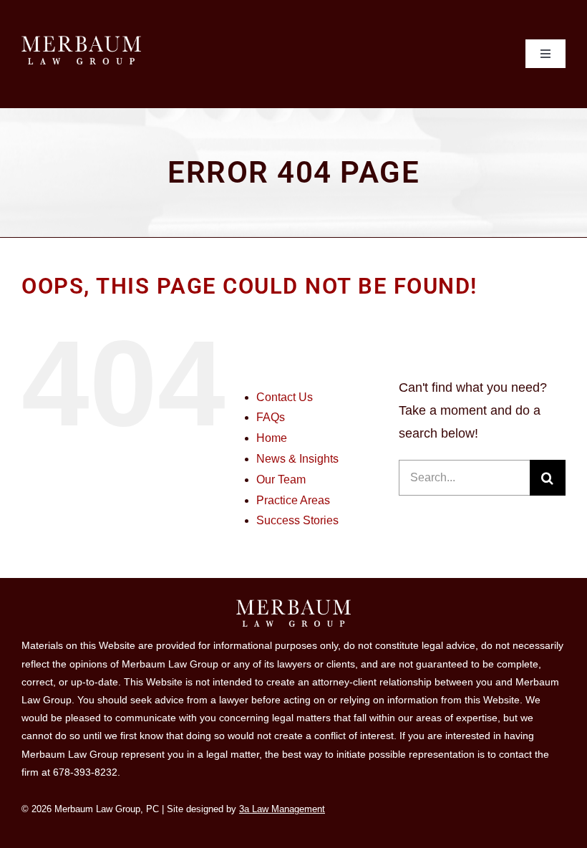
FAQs (270, 417)
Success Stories (297, 520)
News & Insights (297, 459)
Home (271, 438)
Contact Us (284, 397)
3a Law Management (282, 809)
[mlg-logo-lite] (81, 42)
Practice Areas (293, 500)
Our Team (281, 479)
